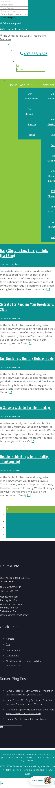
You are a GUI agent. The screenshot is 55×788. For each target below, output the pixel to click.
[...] (48, 289)
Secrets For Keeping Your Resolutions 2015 (27, 306)
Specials (32, 124)
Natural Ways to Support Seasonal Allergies (28, 719)
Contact (10, 638)
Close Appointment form (14, 29)
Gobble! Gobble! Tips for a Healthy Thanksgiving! (24, 458)
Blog (8, 644)
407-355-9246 (36, 53)
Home (13, 85)
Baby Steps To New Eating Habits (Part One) (24, 252)
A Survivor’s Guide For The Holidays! (25, 407)
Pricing (31, 134)
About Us (26, 85)
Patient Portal (12, 655)
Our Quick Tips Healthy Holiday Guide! (27, 358)
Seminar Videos (14, 650)
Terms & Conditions (33, 769)
